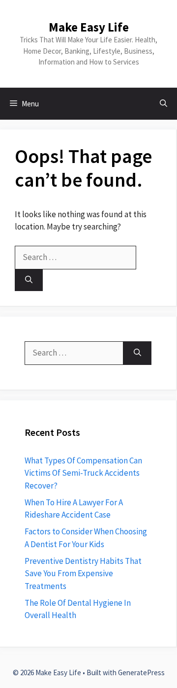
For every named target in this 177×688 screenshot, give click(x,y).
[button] (163, 104)
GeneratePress (141, 672)
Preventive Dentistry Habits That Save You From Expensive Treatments (83, 573)
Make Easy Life (89, 27)
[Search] (29, 280)
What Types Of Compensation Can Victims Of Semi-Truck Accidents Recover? (83, 473)
